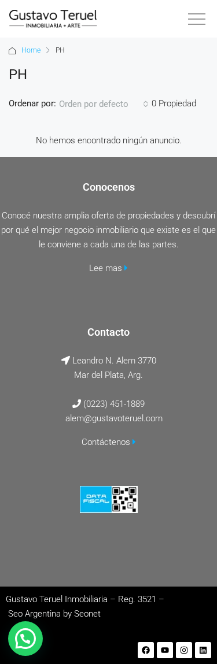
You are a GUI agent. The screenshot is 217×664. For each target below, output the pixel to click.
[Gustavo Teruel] (53, 19)
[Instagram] (184, 650)
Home (31, 50)
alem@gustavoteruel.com (114, 418)
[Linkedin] (203, 650)
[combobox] (103, 104)
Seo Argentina (34, 614)
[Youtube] (165, 650)
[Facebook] (146, 650)
